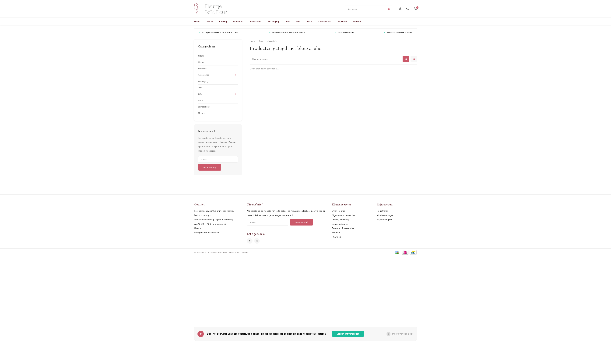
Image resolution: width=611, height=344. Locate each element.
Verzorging (273, 21)
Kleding (223, 21)
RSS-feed (336, 236)
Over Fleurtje (338, 210)
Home (197, 21)
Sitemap (336, 232)
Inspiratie (342, 21)
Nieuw (210, 21)
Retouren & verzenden (343, 228)
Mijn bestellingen (385, 215)
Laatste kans (324, 21)
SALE (309, 21)
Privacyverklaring (340, 219)
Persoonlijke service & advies (399, 32)
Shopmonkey (242, 252)
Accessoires (255, 21)
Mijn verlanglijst (384, 219)
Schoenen (238, 21)
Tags (261, 40)
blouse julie (272, 40)
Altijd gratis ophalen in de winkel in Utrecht (220, 32)
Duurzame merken (346, 32)
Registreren (382, 210)
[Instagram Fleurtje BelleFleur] (257, 241)
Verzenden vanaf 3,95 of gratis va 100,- (288, 32)
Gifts (298, 21)
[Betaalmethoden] (396, 252)
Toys (287, 21)
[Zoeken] (389, 9)
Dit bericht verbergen (348, 334)
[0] (415, 9)
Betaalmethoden (340, 224)
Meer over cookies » (403, 334)
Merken (357, 21)
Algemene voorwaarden (343, 215)
